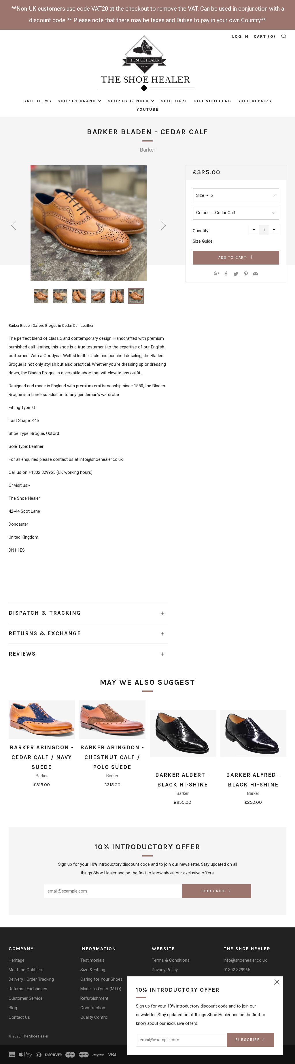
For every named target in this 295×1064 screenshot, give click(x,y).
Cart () (265, 36)
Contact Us (19, 1017)
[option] (89, 223)
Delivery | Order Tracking (31, 979)
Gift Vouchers (212, 101)
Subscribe (213, 891)
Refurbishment (94, 998)
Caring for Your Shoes (101, 979)
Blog (13, 1007)
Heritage (16, 960)
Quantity (200, 230)
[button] (41, 296)
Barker (148, 149)
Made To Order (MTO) (100, 988)
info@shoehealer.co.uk (245, 960)
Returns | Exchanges (28, 988)
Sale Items (37, 101)
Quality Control (94, 1017)
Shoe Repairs (254, 101)
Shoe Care (174, 101)
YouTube (148, 109)
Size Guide (203, 241)
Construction (92, 1007)
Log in (240, 36)
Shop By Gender (128, 101)
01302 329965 (237, 969)
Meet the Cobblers (26, 969)
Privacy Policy (165, 969)
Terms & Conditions (171, 960)
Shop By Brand (77, 101)
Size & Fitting (92, 969)
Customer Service (26, 998)
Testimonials (92, 960)
